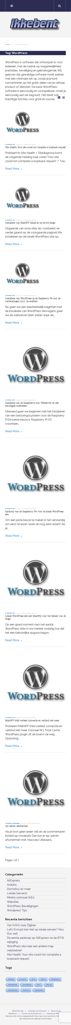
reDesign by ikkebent (37, 1011)
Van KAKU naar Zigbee (21, 925)
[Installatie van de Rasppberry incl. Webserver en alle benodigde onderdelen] (35, 365)
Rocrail (49, 985)
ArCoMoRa (27, 985)
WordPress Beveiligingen (12, 823)
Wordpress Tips (10, 144)
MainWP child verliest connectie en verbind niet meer (32, 720)
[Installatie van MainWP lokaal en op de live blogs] (35, 198)
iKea (33, 979)
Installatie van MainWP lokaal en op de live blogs (30, 222)
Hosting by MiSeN (54, 1013)
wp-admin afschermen (16, 826)
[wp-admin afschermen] (35, 788)
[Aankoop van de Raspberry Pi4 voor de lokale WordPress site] (35, 473)
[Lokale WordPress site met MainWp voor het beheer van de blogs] (35, 578)
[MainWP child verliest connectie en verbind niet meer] (35, 682)
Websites (13, 901)
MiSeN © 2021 (17, 1011)
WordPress (12, 985)
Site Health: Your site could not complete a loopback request (35, 147)
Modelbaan (12, 990)
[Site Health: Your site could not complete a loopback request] (35, 122)
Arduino (12, 884)
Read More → (14, 168)
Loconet (22, 979)
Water (43, 979)
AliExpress (13, 880)
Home (7, 44)
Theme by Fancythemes (31, 1013)
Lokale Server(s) (17, 893)
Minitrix (11, 979)
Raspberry (55, 979)
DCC (39, 985)
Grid (59, 97)
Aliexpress (39, 990)
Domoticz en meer (19, 889)
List (63, 97)
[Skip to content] (35, 6)
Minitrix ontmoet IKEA (20, 897)
